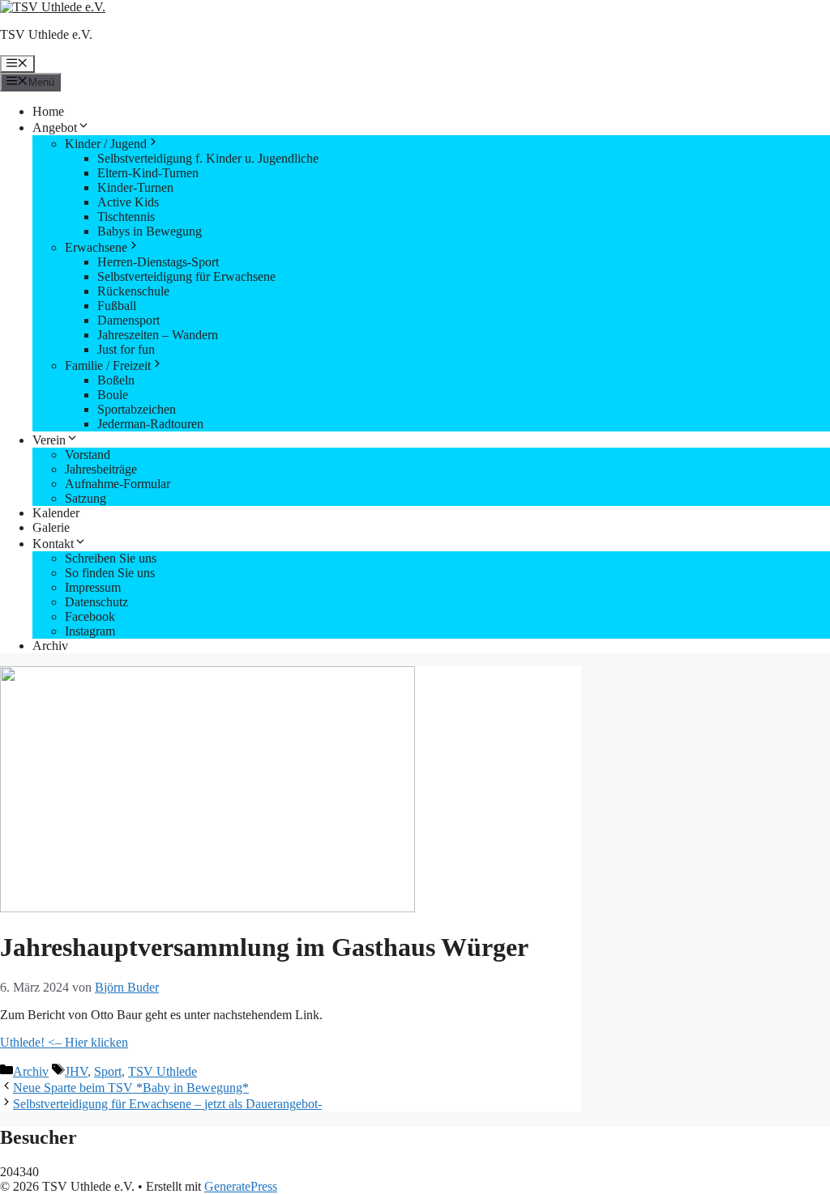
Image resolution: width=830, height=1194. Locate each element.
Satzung (85, 498)
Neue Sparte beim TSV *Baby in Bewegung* (131, 1087)
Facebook (90, 616)
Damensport (128, 320)
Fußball (116, 305)
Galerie (51, 527)
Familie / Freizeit (108, 365)
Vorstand (87, 454)
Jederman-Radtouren (150, 424)
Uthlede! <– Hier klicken (64, 1042)
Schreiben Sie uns (110, 558)
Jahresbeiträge (101, 469)
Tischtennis (126, 216)
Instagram (90, 631)
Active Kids (128, 202)
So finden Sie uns (110, 573)
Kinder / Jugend (106, 144)
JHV (76, 1071)
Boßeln (116, 380)
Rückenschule (133, 291)
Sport (108, 1071)
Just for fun (126, 349)
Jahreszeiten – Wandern (157, 335)
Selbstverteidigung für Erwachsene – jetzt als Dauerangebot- (167, 1104)
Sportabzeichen (136, 409)
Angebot (54, 127)
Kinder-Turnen (135, 187)
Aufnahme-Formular (117, 484)
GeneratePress (240, 1186)
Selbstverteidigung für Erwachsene (186, 276)
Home (48, 111)
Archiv (50, 645)
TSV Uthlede (162, 1071)
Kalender (55, 513)
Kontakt (53, 543)
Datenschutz (96, 602)
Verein (49, 440)
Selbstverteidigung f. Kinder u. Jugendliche (208, 158)
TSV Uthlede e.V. (46, 34)
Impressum (93, 587)
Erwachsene (96, 247)
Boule (112, 395)
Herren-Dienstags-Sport (158, 262)
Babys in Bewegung (149, 231)
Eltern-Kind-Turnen (148, 173)
